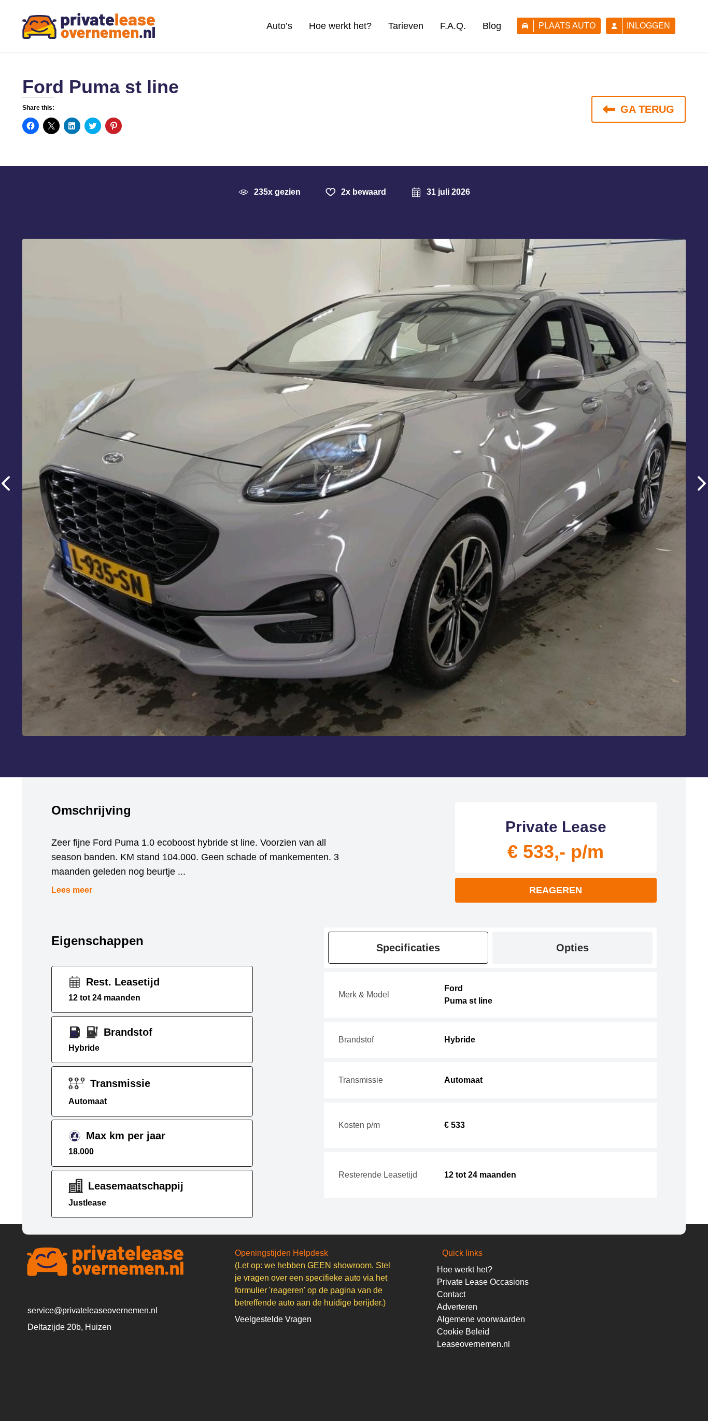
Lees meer (71, 890)
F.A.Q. (453, 26)
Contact (451, 1294)
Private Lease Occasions (483, 1282)
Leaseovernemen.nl (473, 1344)
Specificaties (408, 947)
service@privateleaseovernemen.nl (92, 1310)
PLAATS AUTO (567, 25)
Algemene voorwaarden (481, 1319)
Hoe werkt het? (340, 26)
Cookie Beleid (463, 1331)
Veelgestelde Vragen (273, 1319)
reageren (555, 890)
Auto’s (279, 26)
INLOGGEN (648, 25)
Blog (492, 26)
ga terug (647, 109)
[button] (9, 487)
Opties (572, 947)
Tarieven (405, 26)
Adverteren (457, 1306)
